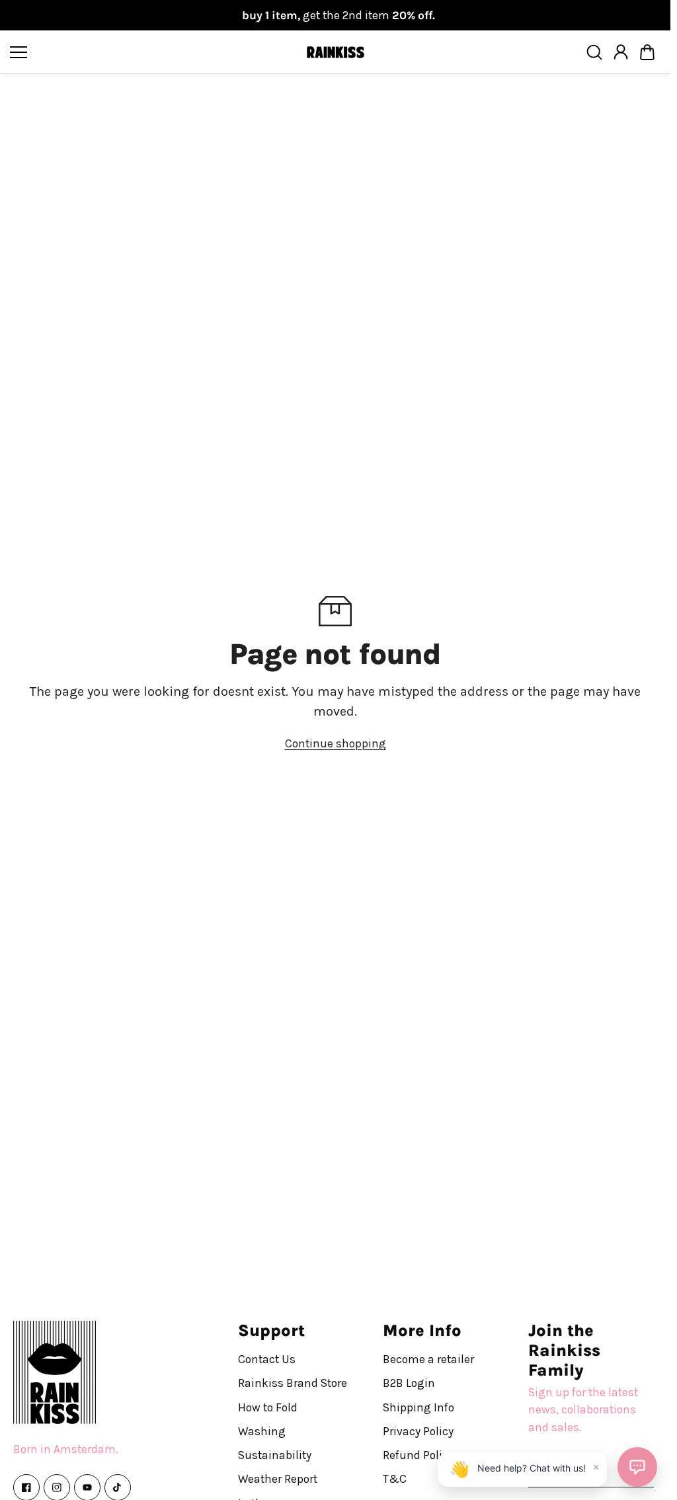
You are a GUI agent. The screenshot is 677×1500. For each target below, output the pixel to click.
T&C (395, 1478)
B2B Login (409, 1383)
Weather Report (277, 1478)
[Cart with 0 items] (647, 52)
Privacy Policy (418, 1430)
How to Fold (268, 1406)
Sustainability (274, 1455)
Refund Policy (418, 1455)
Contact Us (267, 1359)
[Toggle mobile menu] (154, 52)
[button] (647, 52)
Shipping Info (418, 1406)
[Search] (594, 52)
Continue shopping (335, 743)
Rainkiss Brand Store (292, 1383)
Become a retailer (428, 1359)
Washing (262, 1430)
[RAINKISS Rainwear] (335, 53)
